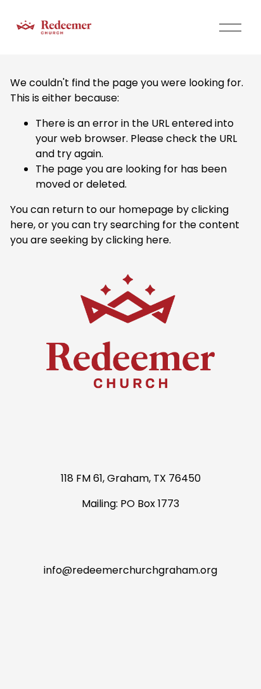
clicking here (137, 240)
